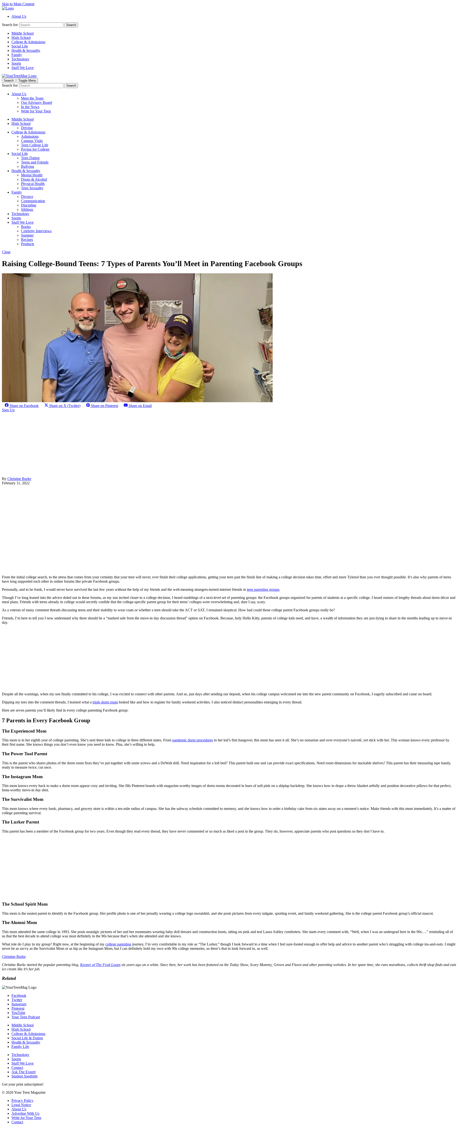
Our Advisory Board (36, 102)
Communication (33, 201)
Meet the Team (32, 98)
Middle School (22, 33)
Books (26, 227)
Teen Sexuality (32, 188)
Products (27, 244)
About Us (18, 16)
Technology (20, 59)
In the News (30, 107)
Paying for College (35, 149)
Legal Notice (21, 1105)
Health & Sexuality (25, 50)
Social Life (19, 46)
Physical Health (33, 184)
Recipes (27, 240)
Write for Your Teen (36, 111)
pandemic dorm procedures (192, 740)
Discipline (28, 205)
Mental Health (31, 175)
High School (21, 38)
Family (16, 55)
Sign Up (8, 410)
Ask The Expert (23, 1072)
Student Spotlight (24, 1076)
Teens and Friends (34, 162)
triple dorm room (105, 702)
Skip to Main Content (18, 4)
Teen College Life (34, 145)
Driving (27, 128)
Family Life (20, 1047)
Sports (16, 63)
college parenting (118, 944)
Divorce (27, 197)
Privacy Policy (22, 1100)
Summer (27, 235)
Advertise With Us (25, 1113)
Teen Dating (30, 158)
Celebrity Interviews (36, 231)
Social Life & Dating (27, 1038)
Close (6, 252)
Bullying (27, 166)
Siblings (27, 209)
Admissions (30, 136)
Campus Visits (32, 141)
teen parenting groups (263, 589)
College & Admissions (28, 42)
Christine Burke (19, 479)
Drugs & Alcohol (34, 179)
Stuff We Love (22, 68)
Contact (17, 1068)
